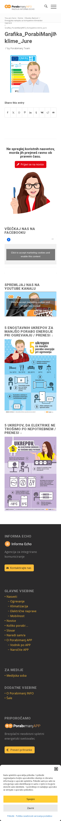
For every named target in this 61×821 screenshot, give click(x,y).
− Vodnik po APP (19, 645)
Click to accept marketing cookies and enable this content (30, 254)
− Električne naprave (22, 611)
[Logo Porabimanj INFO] (25, 6)
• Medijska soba (16, 675)
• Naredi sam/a (15, 635)
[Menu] (51, 6)
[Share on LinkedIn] (30, 113)
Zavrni (30, 808)
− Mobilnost (16, 616)
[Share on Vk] (42, 113)
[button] (56, 769)
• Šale (8, 698)
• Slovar (10, 630)
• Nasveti (11, 596)
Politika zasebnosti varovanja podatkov (34, 816)
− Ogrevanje (16, 601)
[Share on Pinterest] (25, 113)
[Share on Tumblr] (36, 113)
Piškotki (10, 816)
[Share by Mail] (53, 113)
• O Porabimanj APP (18, 640)
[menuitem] (44, 6)
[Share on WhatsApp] (19, 113)
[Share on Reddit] (47, 113)
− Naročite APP (18, 650)
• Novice (10, 621)
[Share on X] (13, 113)
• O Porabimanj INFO (19, 693)
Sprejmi (31, 799)
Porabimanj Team (20, 48)
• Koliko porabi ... (16, 625)
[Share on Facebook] (7, 113)
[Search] (44, 6)
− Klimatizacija (18, 606)
